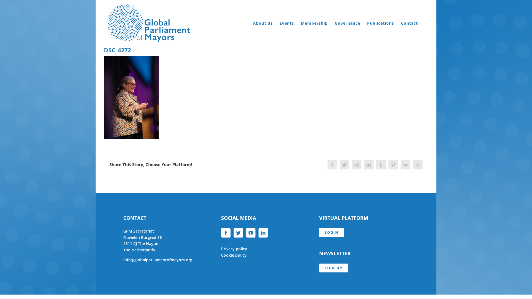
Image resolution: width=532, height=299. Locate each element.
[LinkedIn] (263, 233)
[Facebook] (226, 233)
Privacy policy (234, 248)
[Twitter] (238, 233)
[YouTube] (250, 233)
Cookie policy (234, 255)
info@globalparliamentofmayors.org (157, 259)
